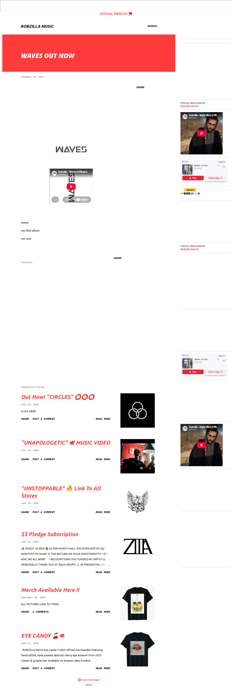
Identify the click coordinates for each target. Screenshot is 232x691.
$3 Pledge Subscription (49, 534)
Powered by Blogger (90, 680)
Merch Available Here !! (50, 590)
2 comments (40, 611)
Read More (103, 419)
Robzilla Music (37, 26)
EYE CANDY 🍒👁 (42, 636)
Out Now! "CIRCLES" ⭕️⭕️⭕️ (58, 397)
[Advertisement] (67, 352)
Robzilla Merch (189, 106)
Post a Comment (43, 419)
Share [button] (140, 87)
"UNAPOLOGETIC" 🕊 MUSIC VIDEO (65, 443)
